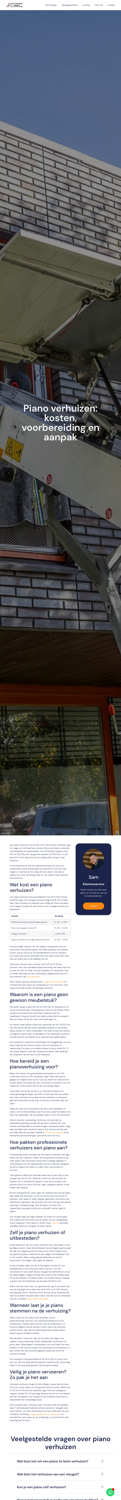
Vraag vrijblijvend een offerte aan (45, 1414)
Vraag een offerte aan (53, 981)
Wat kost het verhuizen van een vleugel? (48, 1474)
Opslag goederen (69, 5)
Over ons (98, 5)
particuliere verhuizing (37, 1298)
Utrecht (55, 1223)
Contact (111, 5)
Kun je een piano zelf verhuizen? (41, 1487)
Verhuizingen (51, 5)
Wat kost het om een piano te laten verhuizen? (52, 1461)
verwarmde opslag (53, 1132)
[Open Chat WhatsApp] (110, 1492)
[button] (60, 1463)
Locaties (86, 5)
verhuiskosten (33, 976)
